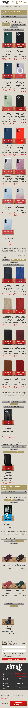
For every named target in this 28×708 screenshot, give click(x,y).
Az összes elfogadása (18, 703)
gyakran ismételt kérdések (7, 682)
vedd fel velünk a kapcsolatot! (7, 674)
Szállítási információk (20, 679)
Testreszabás (5, 703)
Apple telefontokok (6, 6)
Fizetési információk (20, 682)
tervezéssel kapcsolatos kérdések (6, 678)
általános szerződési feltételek (6, 687)
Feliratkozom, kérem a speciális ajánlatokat (14, 659)
